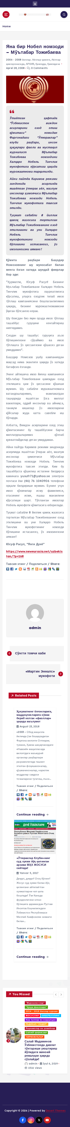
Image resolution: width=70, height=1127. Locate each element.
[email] (24, 568)
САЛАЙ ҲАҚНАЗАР (36, 1032)
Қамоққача (53, 64)
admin (35, 627)
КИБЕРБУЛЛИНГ (51, 1015)
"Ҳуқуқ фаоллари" (36, 1007)
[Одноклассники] (40, 568)
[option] (35, 1035)
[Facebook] (11, 568)
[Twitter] (16, 568)
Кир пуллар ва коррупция (41, 1020)
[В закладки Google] (49, 568)
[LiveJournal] (53, 568)
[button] (56, 994)
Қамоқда (41, 64)
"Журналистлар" (35, 1003)
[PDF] (28, 568)
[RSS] (36, 568)
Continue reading (31, 814)
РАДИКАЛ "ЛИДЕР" (36, 1024)
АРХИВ (30, 64)
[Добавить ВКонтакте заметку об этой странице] (7, 568)
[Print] (32, 568)
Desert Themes (56, 1110)
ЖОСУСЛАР (32, 1015)
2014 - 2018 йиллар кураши (42, 1011)
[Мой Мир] (57, 568)
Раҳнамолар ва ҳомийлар (40, 1028)
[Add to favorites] (45, 568)
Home (7, 26)
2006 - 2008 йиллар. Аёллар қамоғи (28, 59)
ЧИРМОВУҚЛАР (34, 1037)
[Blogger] (20, 568)
